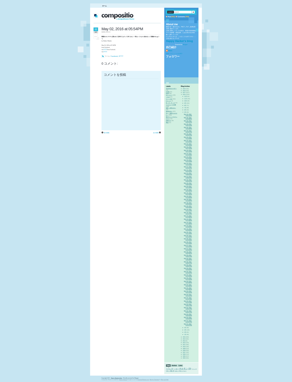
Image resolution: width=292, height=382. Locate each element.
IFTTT (105, 49)
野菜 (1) (181, 371)
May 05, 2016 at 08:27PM (188, 255)
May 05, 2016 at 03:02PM (188, 268)
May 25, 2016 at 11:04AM (188, 137)
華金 (167, 122)
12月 (185, 96)
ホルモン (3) (185, 368)
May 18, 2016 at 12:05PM (188, 196)
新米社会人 (169, 111)
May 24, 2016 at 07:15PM (188, 147)
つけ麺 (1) (176, 369)
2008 (184, 350)
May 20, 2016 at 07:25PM (188, 187)
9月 (185, 103)
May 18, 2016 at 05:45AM (188, 203)
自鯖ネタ (168, 120)
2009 (184, 348)
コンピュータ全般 (171, 104)
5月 (185, 112)
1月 (185, 334)
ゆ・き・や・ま (170, 102)
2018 (184, 90)
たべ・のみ (169, 99)
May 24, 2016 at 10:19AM (188, 160)
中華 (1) (168, 371)
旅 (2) (172, 371)
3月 (185, 330)
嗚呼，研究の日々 (171, 108)
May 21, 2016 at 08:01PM (188, 173)
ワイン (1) (194, 369)
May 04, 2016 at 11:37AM (188, 298)
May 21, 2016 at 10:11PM (188, 167)
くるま (168, 97)
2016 (184, 94)
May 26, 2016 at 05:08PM (188, 118)
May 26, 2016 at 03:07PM (188, 131)
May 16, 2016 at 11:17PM (188, 210)
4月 (185, 327)
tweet (167, 93)
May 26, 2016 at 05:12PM (188, 115)
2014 (184, 339)
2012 (184, 342)
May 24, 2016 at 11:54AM (188, 154)
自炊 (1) (177, 371)
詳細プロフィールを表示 (174, 53)
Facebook (114, 56)
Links (180, 365)
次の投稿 (156, 133)
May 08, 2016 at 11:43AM (188, 239)
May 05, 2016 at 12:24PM (188, 275)
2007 (184, 352)
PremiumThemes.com (143, 379)
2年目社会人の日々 (171, 88)
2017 (184, 92)
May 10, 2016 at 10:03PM (188, 226)
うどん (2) (169, 369)
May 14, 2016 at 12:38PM (188, 216)
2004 (184, 358)
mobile (167, 91)
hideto (170, 51)
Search (193, 12)
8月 (185, 105)
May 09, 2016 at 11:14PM (188, 232)
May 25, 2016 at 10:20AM (188, 141)
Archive (174, 365)
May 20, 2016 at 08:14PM (188, 180)
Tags (168, 365)
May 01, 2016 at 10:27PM (188, 321)
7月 (185, 107)
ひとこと (168, 101)
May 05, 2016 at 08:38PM (188, 252)
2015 (184, 337)
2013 (184, 341)
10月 (185, 101)
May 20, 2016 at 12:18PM (188, 193)
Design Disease (123, 379)
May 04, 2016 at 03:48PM (188, 282)
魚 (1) (185, 371)
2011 (184, 344)
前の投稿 (106, 133)
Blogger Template (154, 379)
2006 (184, 354)
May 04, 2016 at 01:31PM (188, 291)
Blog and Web (164, 379)
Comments (181, 17)
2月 (185, 332)
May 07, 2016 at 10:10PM (188, 246)
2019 (184, 88)
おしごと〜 (169, 95)
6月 (185, 110)
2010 (184, 346)
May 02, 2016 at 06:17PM (188, 304)
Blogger (185, 44)
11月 (185, 98)
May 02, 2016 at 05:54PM (122, 29)
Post (169, 17)
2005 (184, 356)
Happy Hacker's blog (179, 41)
